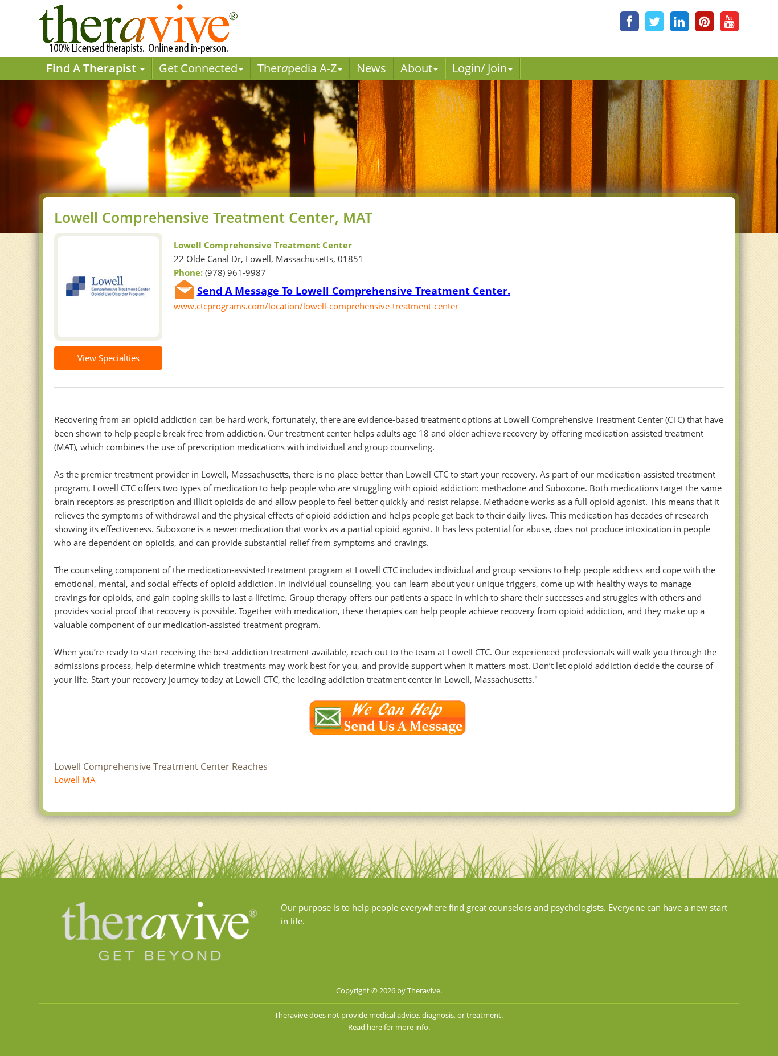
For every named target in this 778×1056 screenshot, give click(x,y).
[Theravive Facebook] (629, 21)
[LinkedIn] (679, 21)
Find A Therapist (92, 68)
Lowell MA (75, 779)
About (416, 68)
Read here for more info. (389, 1027)
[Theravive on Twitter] (654, 21)
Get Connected (198, 68)
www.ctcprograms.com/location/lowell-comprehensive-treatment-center (316, 306)
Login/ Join (479, 68)
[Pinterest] (704, 21)
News (371, 68)
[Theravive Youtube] (729, 21)
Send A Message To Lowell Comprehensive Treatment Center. (353, 290)
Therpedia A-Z (297, 68)
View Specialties (108, 358)
